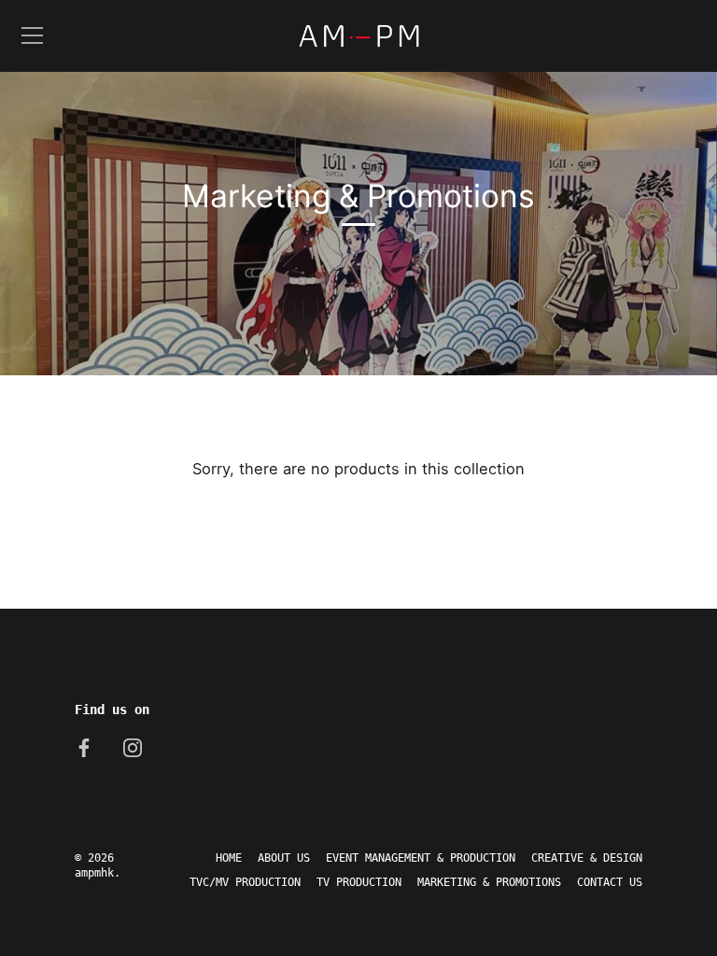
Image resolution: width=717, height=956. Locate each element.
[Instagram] (132, 746)
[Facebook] (84, 746)
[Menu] (32, 35)
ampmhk (94, 872)
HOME (229, 858)
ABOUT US (284, 858)
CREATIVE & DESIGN (586, 858)
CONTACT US (609, 882)
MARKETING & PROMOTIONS (489, 882)
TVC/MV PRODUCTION (245, 882)
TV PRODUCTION (358, 882)
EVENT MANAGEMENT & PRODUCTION (420, 858)
